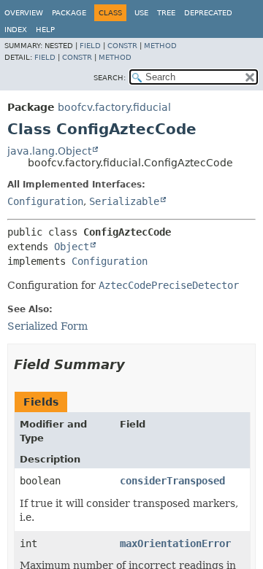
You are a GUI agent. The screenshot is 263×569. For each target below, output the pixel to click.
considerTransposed (172, 481)
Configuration (45, 201)
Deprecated (208, 13)
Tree (166, 13)
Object (71, 246)
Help (45, 30)
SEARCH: (110, 78)
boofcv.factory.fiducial (114, 107)
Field (90, 46)
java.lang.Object (49, 151)
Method (160, 46)
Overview (23, 13)
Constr (122, 46)
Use (141, 13)
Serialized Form (47, 326)
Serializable (124, 201)
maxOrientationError (175, 543)
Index (15, 30)
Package (69, 13)
